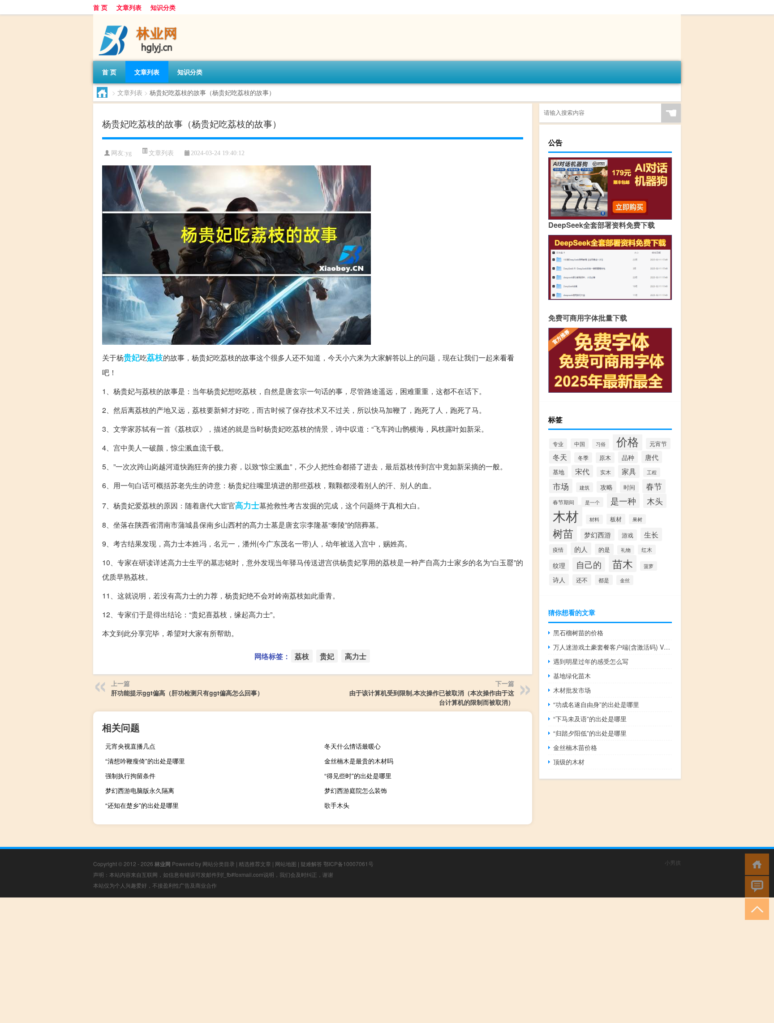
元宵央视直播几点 (130, 745)
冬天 (560, 457)
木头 (655, 501)
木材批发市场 (572, 689)
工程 (652, 472)
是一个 (592, 502)
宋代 (582, 471)
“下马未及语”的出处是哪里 (590, 718)
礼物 (626, 549)
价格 (627, 441)
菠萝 (649, 566)
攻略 (606, 486)
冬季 (583, 457)
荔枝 (155, 357)
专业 (558, 444)
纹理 (559, 565)
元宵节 (658, 443)
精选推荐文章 (255, 863)
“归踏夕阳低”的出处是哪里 (590, 732)
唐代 (651, 457)
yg (128, 153)
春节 (654, 486)
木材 (566, 515)
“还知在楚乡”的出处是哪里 (142, 805)
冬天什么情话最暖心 (352, 745)
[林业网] (140, 17)
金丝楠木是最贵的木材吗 (358, 760)
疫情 (558, 550)
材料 (594, 519)
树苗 (563, 533)
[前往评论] (755, 886)
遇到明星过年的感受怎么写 (590, 661)
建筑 (584, 487)
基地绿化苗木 (572, 675)
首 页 (100, 7)
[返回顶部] (755, 908)
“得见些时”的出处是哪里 (357, 775)
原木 (605, 458)
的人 (581, 549)
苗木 (622, 563)
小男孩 (673, 862)
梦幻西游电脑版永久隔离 (139, 790)
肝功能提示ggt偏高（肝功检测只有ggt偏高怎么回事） (187, 692)
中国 (579, 443)
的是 (604, 549)
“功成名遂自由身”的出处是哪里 (596, 704)
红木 (646, 549)
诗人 (559, 579)
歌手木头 (336, 805)
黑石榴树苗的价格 (578, 632)
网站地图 (286, 863)
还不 (582, 580)
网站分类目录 (218, 863)
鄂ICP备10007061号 (348, 863)
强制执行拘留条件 (130, 775)
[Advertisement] (269, 960)
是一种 (623, 500)
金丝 (625, 580)
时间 (629, 487)
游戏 (627, 535)
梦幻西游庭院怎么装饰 (355, 790)
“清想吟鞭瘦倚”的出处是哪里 (145, 760)
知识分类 (163, 7)
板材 (616, 519)
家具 (629, 471)
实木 (605, 472)
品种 (628, 457)
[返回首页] (755, 864)
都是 (603, 580)
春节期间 (563, 502)
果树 (637, 519)
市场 (561, 486)
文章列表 (129, 7)
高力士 (247, 505)
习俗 (601, 443)
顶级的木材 (569, 761)
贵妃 (132, 357)
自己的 (589, 564)
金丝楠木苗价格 (575, 747)
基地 (558, 472)
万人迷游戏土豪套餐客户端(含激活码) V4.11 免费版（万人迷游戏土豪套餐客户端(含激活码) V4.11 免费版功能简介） (612, 646)
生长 (651, 534)
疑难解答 (311, 863)
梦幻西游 (597, 534)
